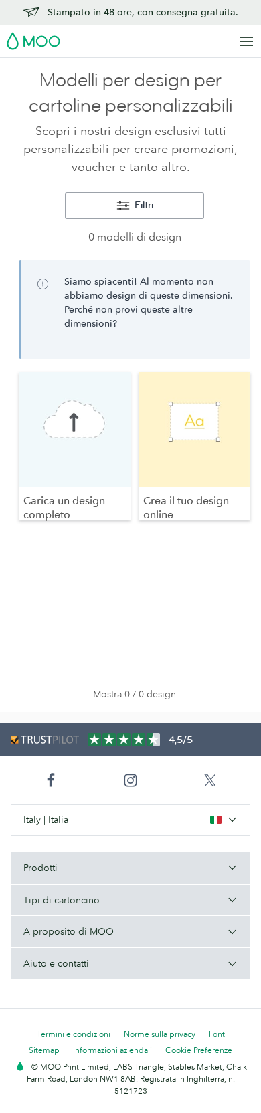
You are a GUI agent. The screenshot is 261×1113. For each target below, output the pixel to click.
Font (217, 1034)
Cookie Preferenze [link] (198, 1050)
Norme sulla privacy (159, 1034)
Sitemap (44, 1050)
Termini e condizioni (73, 1034)
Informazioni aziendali (112, 1050)
